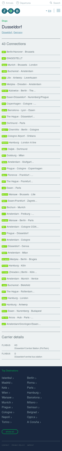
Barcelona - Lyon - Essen (18, 110)
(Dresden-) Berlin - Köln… (19, 272)
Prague (6, 407)
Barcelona (33, 397)
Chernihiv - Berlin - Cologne (20, 129)
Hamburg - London (15, 298)
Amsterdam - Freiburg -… (18, 213)
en (49, 10)
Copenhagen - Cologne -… (19, 103)
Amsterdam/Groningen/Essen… (21, 324)
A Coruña (33, 422)
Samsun (32, 407)
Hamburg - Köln (14, 265)
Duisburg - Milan (13, 155)
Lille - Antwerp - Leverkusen (19, 77)
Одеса (31, 417)
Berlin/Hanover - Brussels (18, 51)
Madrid (6, 382)
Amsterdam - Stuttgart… (18, 161)
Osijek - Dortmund (14, 149)
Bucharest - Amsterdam (17, 71)
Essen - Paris (11, 187)
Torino (5, 422)
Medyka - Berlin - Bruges (19, 259)
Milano (31, 402)
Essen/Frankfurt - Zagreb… (19, 200)
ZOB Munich (11, 11)
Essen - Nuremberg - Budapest (22, 310)
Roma (31, 382)
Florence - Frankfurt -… (17, 175)
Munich (6, 402)
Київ (4, 387)
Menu (58, 10)
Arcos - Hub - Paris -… (17, 317)
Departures (25, 2)
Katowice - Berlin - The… (19, 90)
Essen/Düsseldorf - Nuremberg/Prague (25, 97)
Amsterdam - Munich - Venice (20, 278)
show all (10, 431)
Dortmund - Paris (13, 123)
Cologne (7, 412)
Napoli (6, 417)
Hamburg (33, 392)
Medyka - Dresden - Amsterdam (21, 84)
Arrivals (9, 2)
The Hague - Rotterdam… (18, 291)
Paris (30, 387)
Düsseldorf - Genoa (15, 246)
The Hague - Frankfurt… (17, 181)
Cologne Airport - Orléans (19, 136)
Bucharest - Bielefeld (16, 285)
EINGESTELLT (12, 58)
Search (56, 2)
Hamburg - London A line (19, 142)
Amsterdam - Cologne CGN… (20, 226)
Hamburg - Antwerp (15, 304)
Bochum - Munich (13, 207)
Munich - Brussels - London (20, 64)
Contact (5, 445)
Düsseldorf (7, 32)
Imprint (30, 445)
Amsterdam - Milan (15, 252)
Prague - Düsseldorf (15, 233)
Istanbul (7, 378)
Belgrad (32, 412)
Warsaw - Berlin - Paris (18, 220)
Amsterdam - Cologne (16, 239)
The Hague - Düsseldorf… (18, 116)
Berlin (30, 378)
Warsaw (7, 397)
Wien (5, 392)
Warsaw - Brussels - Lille (18, 194)
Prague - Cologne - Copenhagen (22, 168)
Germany (17, 32)
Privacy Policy (18, 445)
